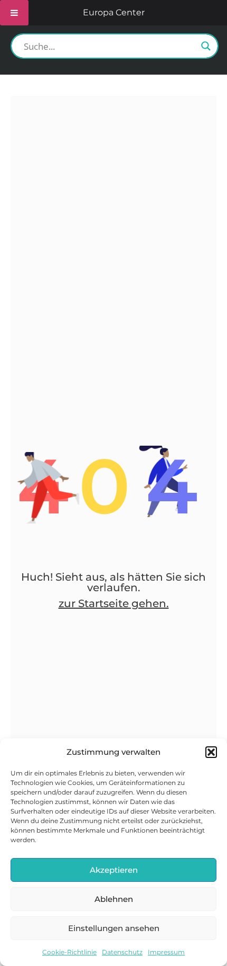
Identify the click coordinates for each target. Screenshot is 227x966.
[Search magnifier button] (205, 46)
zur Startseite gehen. (114, 603)
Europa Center (114, 12)
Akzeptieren (114, 870)
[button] (211, 752)
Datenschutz (122, 952)
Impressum (166, 952)
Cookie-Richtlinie (69, 952)
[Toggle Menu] (14, 12)
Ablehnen (113, 899)
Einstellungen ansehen (113, 928)
